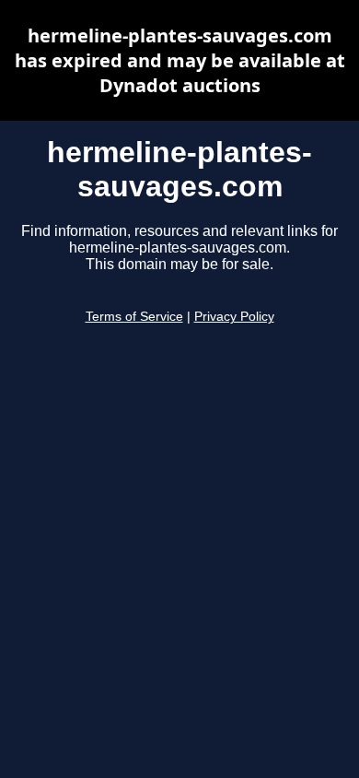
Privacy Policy (234, 317)
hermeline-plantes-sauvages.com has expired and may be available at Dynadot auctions (180, 60)
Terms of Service (134, 317)
